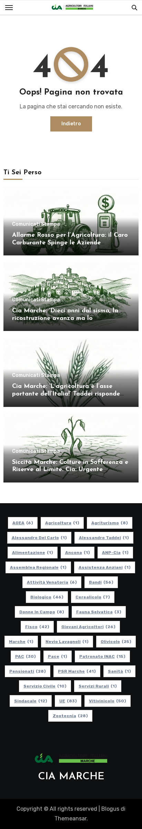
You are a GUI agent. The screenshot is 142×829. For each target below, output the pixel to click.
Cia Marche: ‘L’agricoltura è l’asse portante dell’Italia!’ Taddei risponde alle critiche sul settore (66, 393)
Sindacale (30, 701)
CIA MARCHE (71, 776)
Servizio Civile (45, 686)
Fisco (37, 626)
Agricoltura (62, 522)
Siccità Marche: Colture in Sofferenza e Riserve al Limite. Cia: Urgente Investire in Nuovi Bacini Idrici (70, 469)
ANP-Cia (115, 552)
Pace (57, 656)
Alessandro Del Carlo (39, 537)
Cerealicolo (92, 597)
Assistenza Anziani (105, 567)
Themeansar (70, 818)
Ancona (77, 552)
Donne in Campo (41, 611)
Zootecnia (70, 715)
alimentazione (32, 552)
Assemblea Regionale (38, 567)
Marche (21, 641)
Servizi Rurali (98, 686)
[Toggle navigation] (8, 7)
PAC (25, 656)
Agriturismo (109, 522)
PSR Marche (77, 671)
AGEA (22, 522)
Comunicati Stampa (36, 224)
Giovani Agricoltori (88, 626)
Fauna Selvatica (98, 611)
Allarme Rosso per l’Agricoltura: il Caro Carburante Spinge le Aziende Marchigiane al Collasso (70, 242)
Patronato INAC (102, 656)
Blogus (110, 809)
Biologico (46, 597)
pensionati (27, 671)
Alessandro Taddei (104, 537)
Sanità (119, 671)
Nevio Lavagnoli (67, 641)
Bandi (101, 582)
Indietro (71, 124)
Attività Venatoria (52, 582)
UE (68, 701)
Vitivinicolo (107, 701)
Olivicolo (116, 641)
